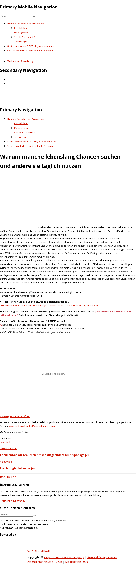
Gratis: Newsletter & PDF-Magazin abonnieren (31, 46)
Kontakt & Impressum (102, 557)
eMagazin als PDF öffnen (15, 416)
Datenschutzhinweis (40, 562)
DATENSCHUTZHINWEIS (39, 551)
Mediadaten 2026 (76, 562)
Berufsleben (21, 28)
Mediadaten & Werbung (20, 61)
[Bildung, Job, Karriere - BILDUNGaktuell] (57, 99)
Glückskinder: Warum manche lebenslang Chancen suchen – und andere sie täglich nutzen (49, 305)
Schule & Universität (25, 37)
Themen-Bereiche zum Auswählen (25, 23)
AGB (59, 562)
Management (21, 32)
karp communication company (64, 557)
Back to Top (8, 477)
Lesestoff (5, 442)
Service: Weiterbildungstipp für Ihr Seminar (30, 50)
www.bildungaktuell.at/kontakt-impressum (32, 426)
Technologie (20, 41)
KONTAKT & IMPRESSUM (13, 501)
